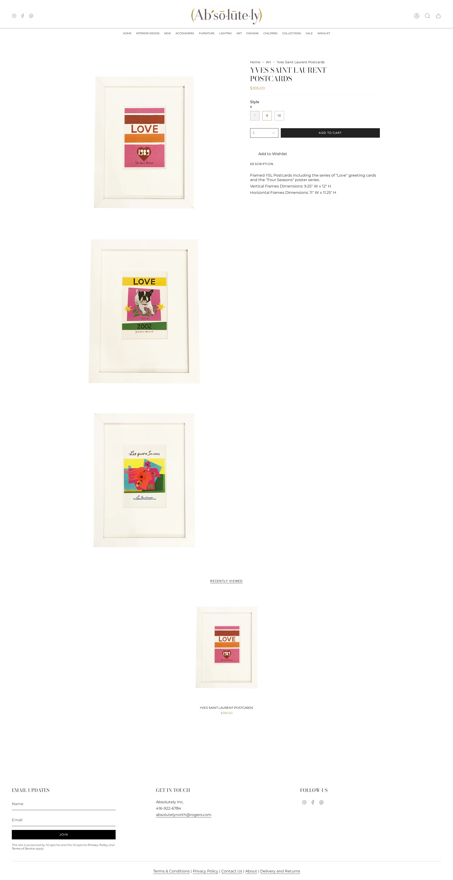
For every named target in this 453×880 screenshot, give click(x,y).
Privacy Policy (98, 845)
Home (255, 62)
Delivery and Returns (280, 871)
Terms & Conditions (171, 871)
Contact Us (231, 871)
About (251, 871)
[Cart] (438, 16)
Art (268, 62)
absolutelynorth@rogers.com (183, 814)
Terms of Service (23, 848)
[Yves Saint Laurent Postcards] (226, 647)
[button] (148, 33)
